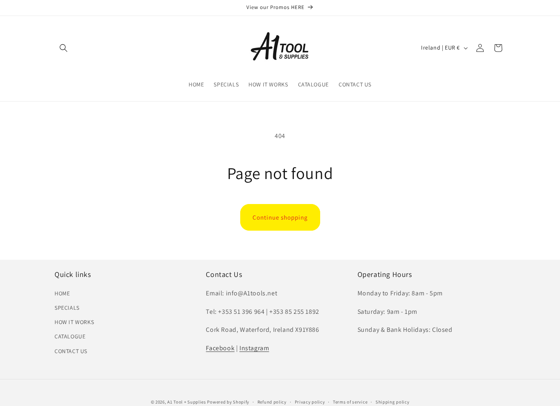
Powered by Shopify (228, 402)
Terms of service (350, 401)
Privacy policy (310, 401)
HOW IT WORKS (74, 322)
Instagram (254, 348)
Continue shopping (280, 217)
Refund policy (272, 401)
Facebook (220, 348)
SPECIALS (67, 307)
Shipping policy (393, 401)
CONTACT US (71, 350)
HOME (62, 293)
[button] (64, 48)
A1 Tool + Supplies (186, 402)
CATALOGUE (70, 336)
